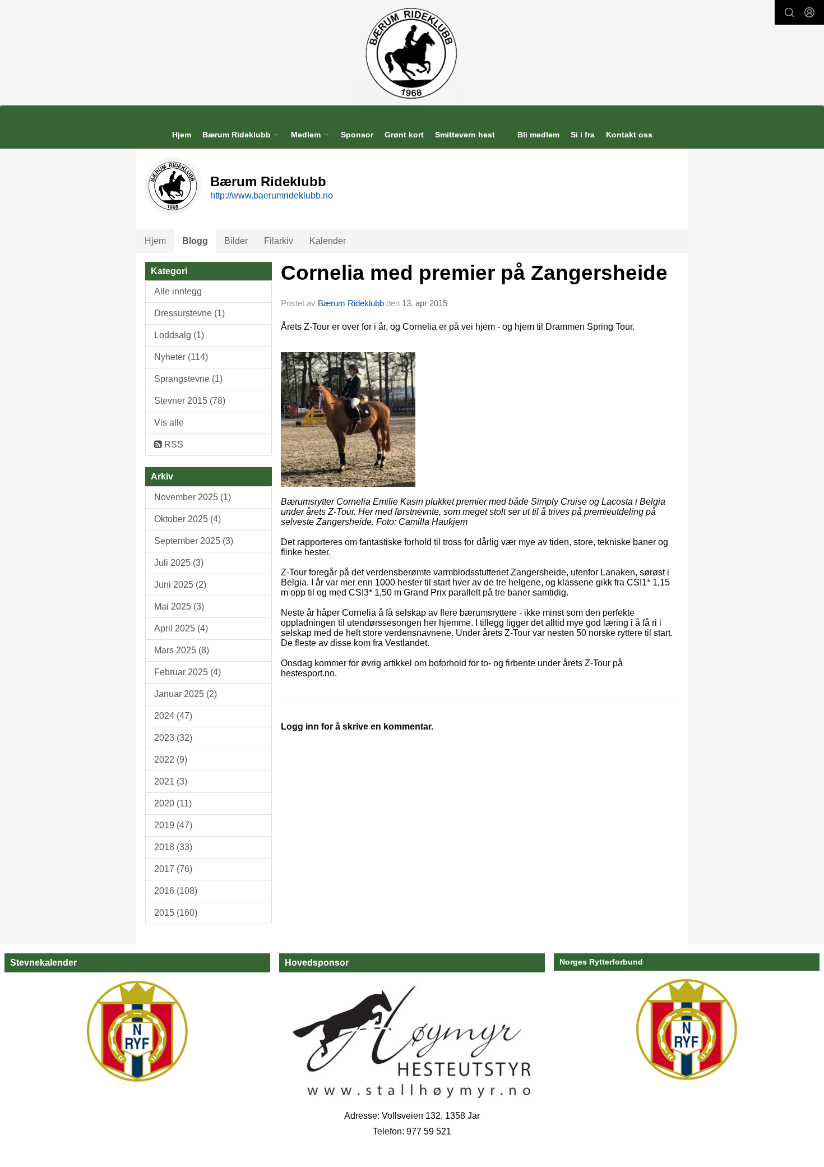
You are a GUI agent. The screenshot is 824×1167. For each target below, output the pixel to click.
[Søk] (789, 12)
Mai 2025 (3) (179, 606)
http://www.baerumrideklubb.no (271, 195)
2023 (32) (173, 737)
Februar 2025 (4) (187, 672)
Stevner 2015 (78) (189, 400)
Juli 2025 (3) (178, 563)
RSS (172, 444)
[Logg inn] (809, 12)
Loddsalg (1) (179, 335)
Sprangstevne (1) (188, 379)
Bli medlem (538, 134)
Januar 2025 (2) (185, 694)
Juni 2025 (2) (180, 584)
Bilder (236, 241)
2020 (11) (173, 803)
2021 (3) (170, 781)
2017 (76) (173, 869)
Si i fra (583, 134)
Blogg (195, 241)
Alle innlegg (178, 291)
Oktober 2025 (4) (187, 519)
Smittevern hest (465, 134)
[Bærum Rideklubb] (412, 52)
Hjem (181, 134)
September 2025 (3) (193, 541)
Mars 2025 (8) (181, 650)
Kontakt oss (629, 134)
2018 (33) (173, 847)
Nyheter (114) (181, 357)
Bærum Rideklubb (352, 303)
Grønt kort (404, 134)
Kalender (327, 241)
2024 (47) (173, 716)
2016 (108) (175, 891)
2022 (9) (170, 759)
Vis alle (169, 422)
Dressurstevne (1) (189, 313)
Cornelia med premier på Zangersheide (474, 272)
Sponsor (357, 134)
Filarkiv (278, 241)
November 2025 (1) (192, 497)
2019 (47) (173, 825)
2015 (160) (175, 912)
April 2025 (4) (181, 628)
